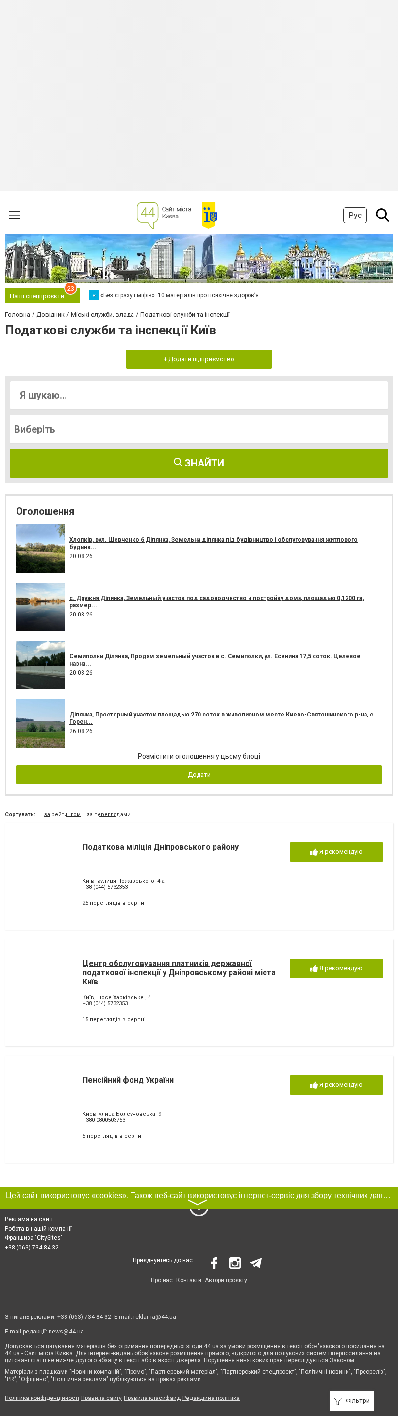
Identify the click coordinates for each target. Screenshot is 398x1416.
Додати (199, 774)
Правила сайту (101, 1398)
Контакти (188, 1280)
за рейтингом (62, 814)
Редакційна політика (211, 1398)
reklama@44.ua (154, 1317)
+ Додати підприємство (199, 359)
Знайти (203, 463)
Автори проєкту (226, 1280)
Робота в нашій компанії (38, 1228)
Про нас (162, 1280)
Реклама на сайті (29, 1219)
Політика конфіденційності (42, 1398)
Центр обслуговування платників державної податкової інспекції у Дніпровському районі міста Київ (179, 972)
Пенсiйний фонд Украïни (128, 1079)
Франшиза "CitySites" (34, 1237)
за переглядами (109, 814)
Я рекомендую (340, 851)
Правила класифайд (152, 1398)
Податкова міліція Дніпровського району (161, 846)
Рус (355, 215)
